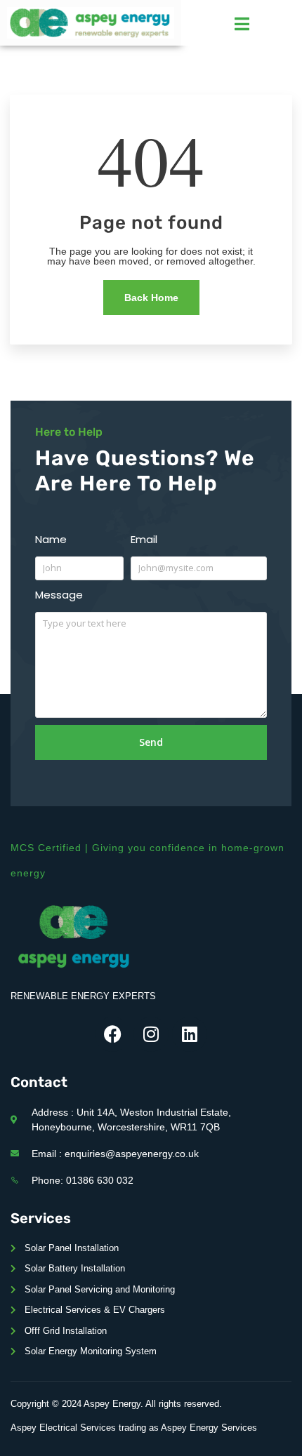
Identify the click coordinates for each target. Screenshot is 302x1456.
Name (51, 539)
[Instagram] (151, 1034)
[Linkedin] (189, 1034)
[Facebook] (112, 1034)
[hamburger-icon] (242, 24)
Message (59, 594)
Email (144, 539)
